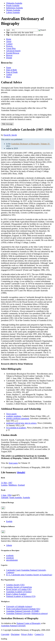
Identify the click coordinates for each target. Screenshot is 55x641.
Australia (26, 497)
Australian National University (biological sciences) (27, 613)
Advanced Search (13, 51)
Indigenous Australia (14, 8)
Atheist (9, 545)
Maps (8, 77)
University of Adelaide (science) (19, 606)
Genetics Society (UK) (15, 585)
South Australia (15, 497)
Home (8, 39)
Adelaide (4, 497)
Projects (9, 46)
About (8, 41)
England (21, 485)
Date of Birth (11, 70)
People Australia (12, 5)
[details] (21, 472)
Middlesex (12, 485)
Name (8, 67)
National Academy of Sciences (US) (20, 596)
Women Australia (13, 10)
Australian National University (13, 626)
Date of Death (12, 72)
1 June (3, 495)
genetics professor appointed (17, 418)
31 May (4, 483)
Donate (9, 58)
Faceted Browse (12, 53)
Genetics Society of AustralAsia (19, 587)
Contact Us (39, 634)
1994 (9, 495)
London (4, 485)
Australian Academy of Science (19, 592)
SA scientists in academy (16, 428)
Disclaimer (15, 634)
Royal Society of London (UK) (18, 589)
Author (9, 74)
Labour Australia (13, 12)
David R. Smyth (10, 135)
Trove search (11, 414)
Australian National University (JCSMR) (22, 611)
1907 (10, 483)
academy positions (13, 416)
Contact (9, 44)
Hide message (7, 124)
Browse (9, 55)
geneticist (10, 558)
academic (10, 555)
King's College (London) (16, 594)
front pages (13, 463)
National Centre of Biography (29, 623)
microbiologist (12, 560)
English (9, 521)
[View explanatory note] (3, 507)
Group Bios (11, 48)
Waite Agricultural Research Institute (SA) (23, 609)
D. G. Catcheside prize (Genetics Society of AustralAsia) (29, 575)
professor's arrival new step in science (21, 423)
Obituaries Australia (14, 3)
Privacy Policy (27, 634)
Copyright (5, 634)
